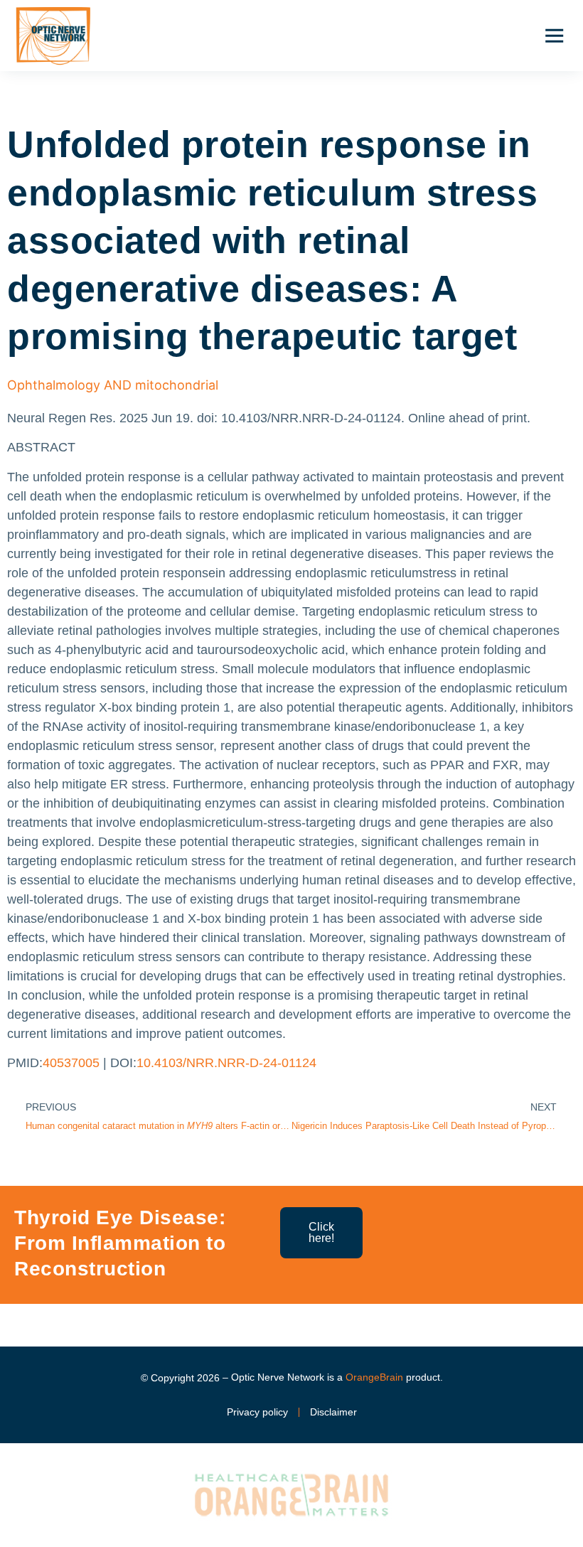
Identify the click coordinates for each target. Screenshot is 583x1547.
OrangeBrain (374, 1377)
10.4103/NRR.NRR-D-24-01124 (226, 1063)
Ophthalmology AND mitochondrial (112, 385)
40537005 (71, 1063)
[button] (554, 35)
